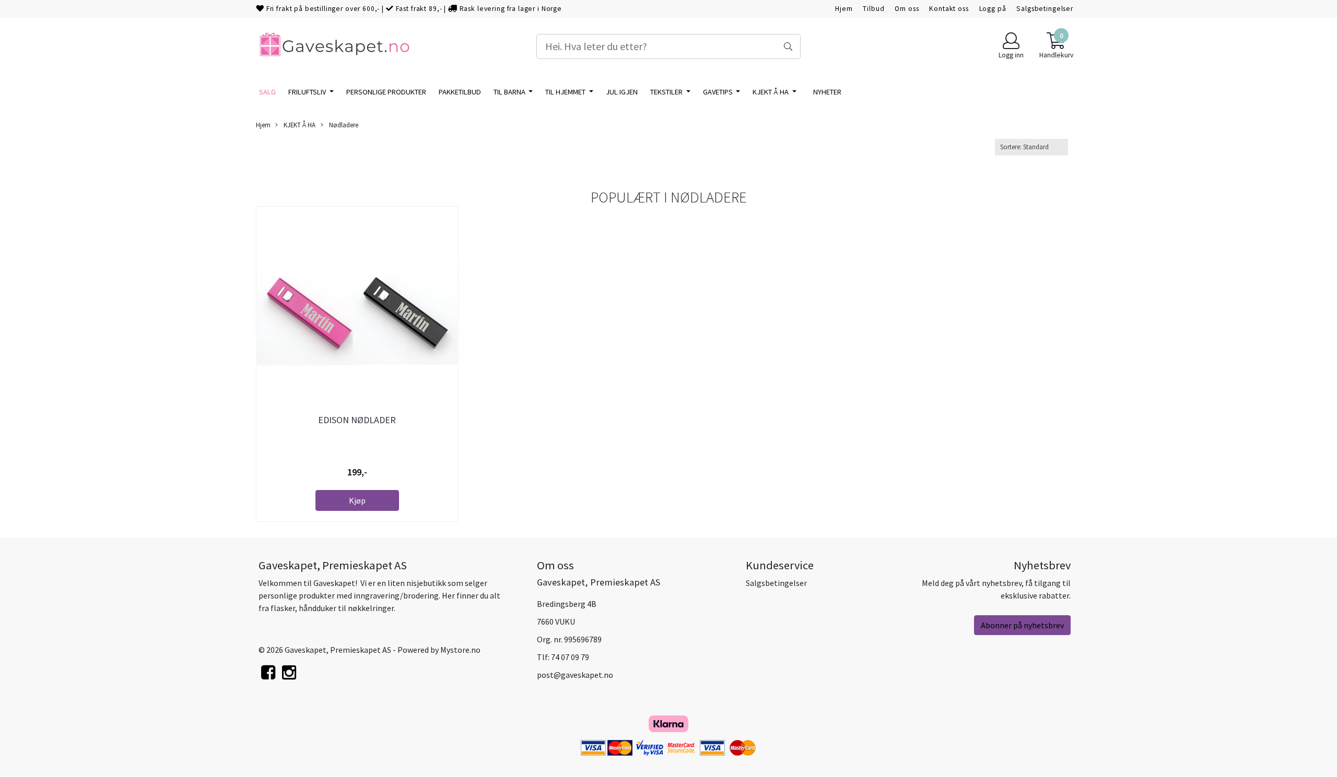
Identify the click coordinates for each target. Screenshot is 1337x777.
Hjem (843, 8)
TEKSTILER (667, 92)
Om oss (907, 8)
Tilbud (873, 8)
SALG (267, 92)
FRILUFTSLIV (307, 92)
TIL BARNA (510, 92)
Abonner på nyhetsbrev (1022, 625)
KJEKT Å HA (771, 92)
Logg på (992, 8)
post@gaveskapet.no (575, 675)
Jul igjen (622, 92)
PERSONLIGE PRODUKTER (386, 92)
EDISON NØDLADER (357, 420)
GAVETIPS (718, 92)
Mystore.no (460, 649)
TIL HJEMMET (566, 92)
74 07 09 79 (570, 657)
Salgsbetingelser (1044, 8)
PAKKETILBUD (460, 92)
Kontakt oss (948, 8)
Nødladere (342, 125)
